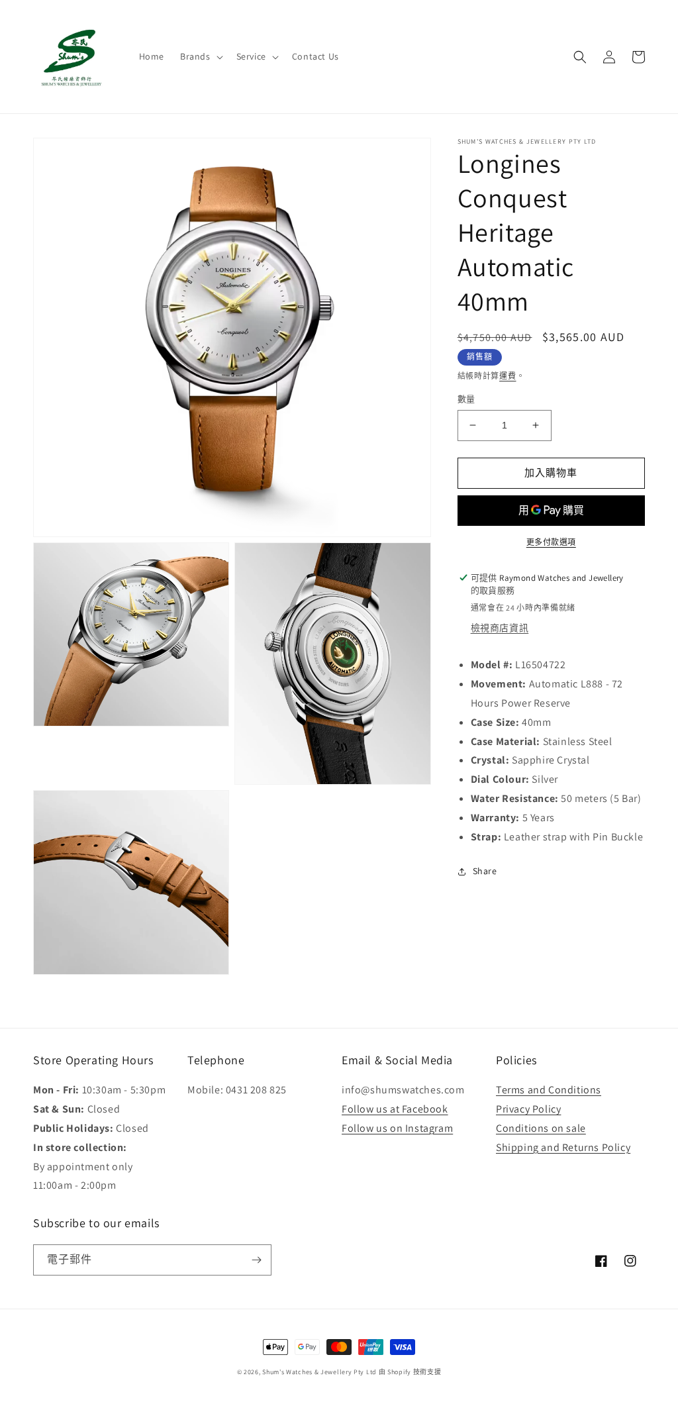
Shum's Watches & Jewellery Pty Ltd (319, 1372)
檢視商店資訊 (500, 628)
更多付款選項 (551, 542)
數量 (466, 399)
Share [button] (485, 871)
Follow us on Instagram (397, 1128)
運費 (507, 376)
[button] (200, 56)
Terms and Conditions (548, 1090)
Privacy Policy (528, 1109)
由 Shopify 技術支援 (410, 1372)
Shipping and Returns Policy (563, 1147)
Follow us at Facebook (395, 1109)
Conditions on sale (541, 1128)
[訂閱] (256, 1260)
